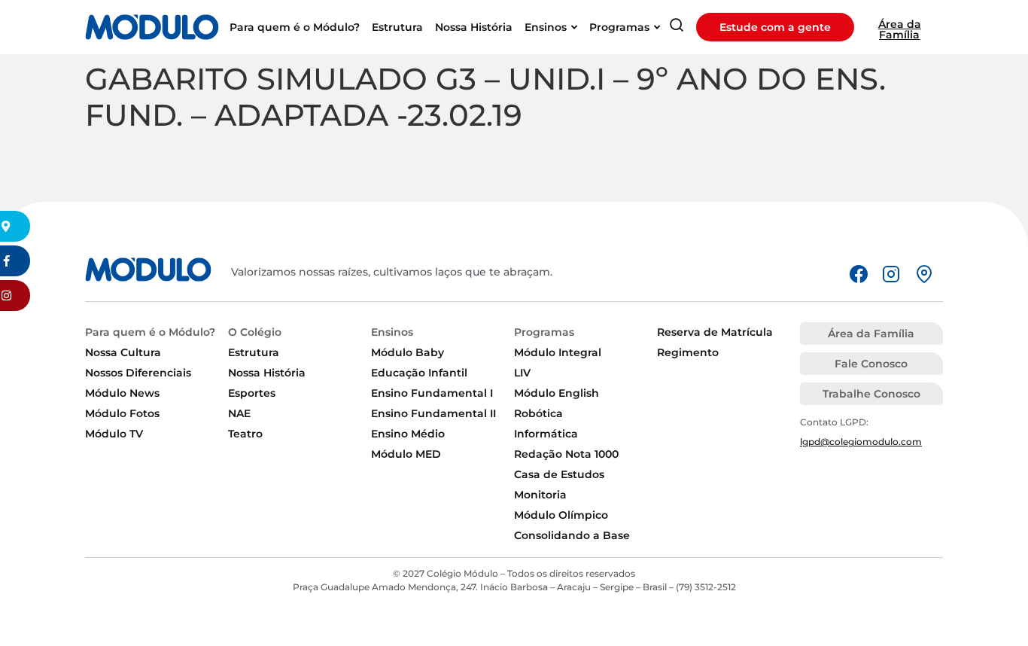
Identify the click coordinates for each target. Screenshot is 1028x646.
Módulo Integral (557, 352)
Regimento (688, 352)
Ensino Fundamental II (433, 413)
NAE (239, 413)
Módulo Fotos (122, 413)
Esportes (251, 393)
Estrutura (253, 352)
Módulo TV (114, 433)
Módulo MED (406, 454)
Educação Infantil (419, 372)
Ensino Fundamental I (432, 393)
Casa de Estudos (559, 474)
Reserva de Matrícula (715, 332)
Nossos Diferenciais (138, 372)
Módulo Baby (407, 352)
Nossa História (267, 372)
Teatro (245, 433)
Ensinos (392, 332)
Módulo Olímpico (561, 515)
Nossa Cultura (123, 352)
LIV (522, 372)
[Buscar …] (676, 27)
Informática (546, 433)
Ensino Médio (408, 433)
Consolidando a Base (572, 535)
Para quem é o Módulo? (150, 332)
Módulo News (122, 393)
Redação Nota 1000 (566, 454)
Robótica (538, 413)
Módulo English (556, 393)
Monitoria (540, 494)
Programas (544, 332)
